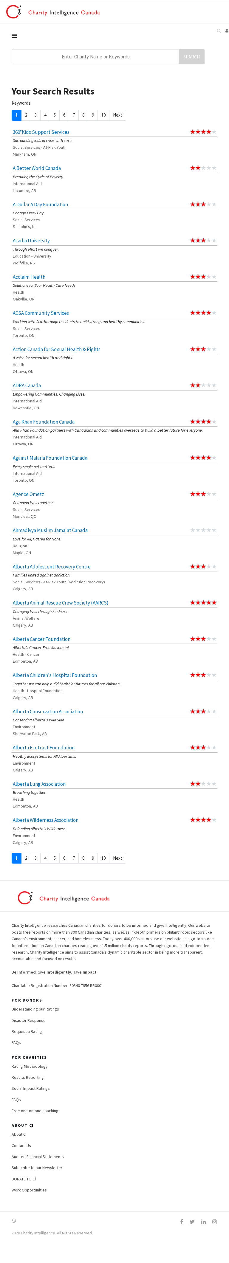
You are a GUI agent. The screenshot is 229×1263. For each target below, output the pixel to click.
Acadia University (31, 240)
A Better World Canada (37, 168)
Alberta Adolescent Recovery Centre (52, 566)
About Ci (19, 1134)
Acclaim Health (29, 277)
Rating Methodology (30, 1066)
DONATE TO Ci (24, 1179)
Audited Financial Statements (38, 1156)
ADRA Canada (27, 385)
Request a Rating (27, 1031)
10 (103, 115)
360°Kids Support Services (41, 132)
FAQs (16, 1042)
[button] (227, 30)
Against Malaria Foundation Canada (50, 458)
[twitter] (192, 1221)
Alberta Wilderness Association (45, 820)
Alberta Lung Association (39, 784)
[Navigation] (114, 36)
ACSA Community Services (41, 313)
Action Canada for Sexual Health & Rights (56, 349)
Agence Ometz (28, 494)
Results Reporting (28, 1077)
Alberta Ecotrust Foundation (44, 747)
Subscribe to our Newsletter (37, 1167)
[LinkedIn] (203, 1221)
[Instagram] (214, 1221)
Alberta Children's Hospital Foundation (55, 675)
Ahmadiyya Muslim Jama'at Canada (50, 530)
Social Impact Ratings (31, 1088)
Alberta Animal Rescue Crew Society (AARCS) (61, 602)
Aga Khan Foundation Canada (44, 422)
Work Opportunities (29, 1190)
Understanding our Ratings (35, 1009)
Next (117, 115)
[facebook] (181, 1221)
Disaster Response (29, 1020)
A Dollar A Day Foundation (40, 204)
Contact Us (21, 1145)
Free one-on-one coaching (35, 1110)
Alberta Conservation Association (48, 711)
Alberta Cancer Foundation (41, 639)
